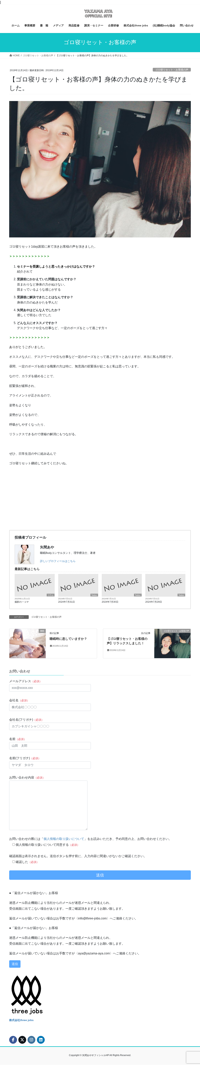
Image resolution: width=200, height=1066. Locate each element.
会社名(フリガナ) (26, 719)
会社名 (19, 700)
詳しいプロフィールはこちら (58, 561)
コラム (51, 595)
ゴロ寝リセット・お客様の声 (171, 69)
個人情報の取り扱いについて (64, 838)
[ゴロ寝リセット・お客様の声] (172, 643)
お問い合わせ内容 (27, 777)
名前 (17, 739)
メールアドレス (25, 681)
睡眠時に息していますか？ (68, 638)
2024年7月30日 (110, 602)
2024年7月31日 (66, 602)
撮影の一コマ (22, 602)
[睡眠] (27, 643)
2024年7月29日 (153, 602)
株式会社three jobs (21, 1020)
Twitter (94, 595)
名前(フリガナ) (25, 758)
